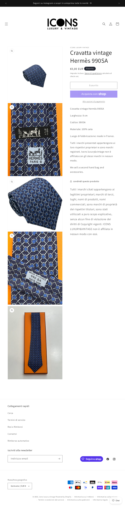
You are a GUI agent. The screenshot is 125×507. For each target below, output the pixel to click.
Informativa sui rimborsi (84, 497)
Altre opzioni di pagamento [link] (94, 101)
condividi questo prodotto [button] (86, 181)
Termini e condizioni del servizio (51, 500)
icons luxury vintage (47, 497)
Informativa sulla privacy (107, 497)
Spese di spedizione (93, 73)
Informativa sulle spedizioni (78, 500)
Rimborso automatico (18, 440)
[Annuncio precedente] (6, 3)
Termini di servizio (16, 420)
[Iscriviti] (59, 458)
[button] (6, 24)
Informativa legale (100, 500)
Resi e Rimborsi (15, 426)
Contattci (12, 433)
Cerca (10, 413)
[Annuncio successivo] (119, 3)
